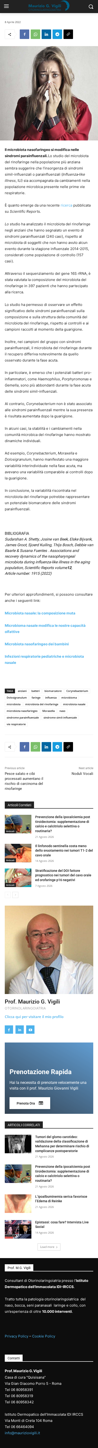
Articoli (10, 831)
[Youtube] (30, 1029)
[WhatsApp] (35, 34)
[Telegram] (57, 34)
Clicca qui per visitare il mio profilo (34, 1016)
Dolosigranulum (17, 697)
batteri (35, 691)
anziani (22, 691)
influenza (51, 697)
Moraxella (48, 711)
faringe (36, 697)
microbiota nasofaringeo (22, 711)
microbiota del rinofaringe (41, 704)
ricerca (66, 205)
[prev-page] (8, 895)
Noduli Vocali (82, 774)
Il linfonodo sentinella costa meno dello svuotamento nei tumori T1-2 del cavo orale (64, 850)
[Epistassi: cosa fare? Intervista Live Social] (18, 1229)
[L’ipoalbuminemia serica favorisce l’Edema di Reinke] (18, 1203)
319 (30, 1396)
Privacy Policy (16, 1336)
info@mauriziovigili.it (22, 1433)
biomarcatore (53, 691)
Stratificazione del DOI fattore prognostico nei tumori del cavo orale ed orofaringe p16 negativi (63, 875)
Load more (47, 1247)
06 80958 (19, 1396)
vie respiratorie (16, 724)
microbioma (69, 697)
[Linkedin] (46, 34)
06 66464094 (22, 1426)
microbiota (13, 704)
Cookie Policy (43, 1336)
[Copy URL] (68, 34)
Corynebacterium (77, 691)
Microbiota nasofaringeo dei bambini (37, 644)
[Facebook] (24, 34)
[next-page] (15, 895)
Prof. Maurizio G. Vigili (32, 1002)
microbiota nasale (74, 704)
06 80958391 (22, 1389)
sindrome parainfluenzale (23, 717)
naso (62, 711)
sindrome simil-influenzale (60, 717)
